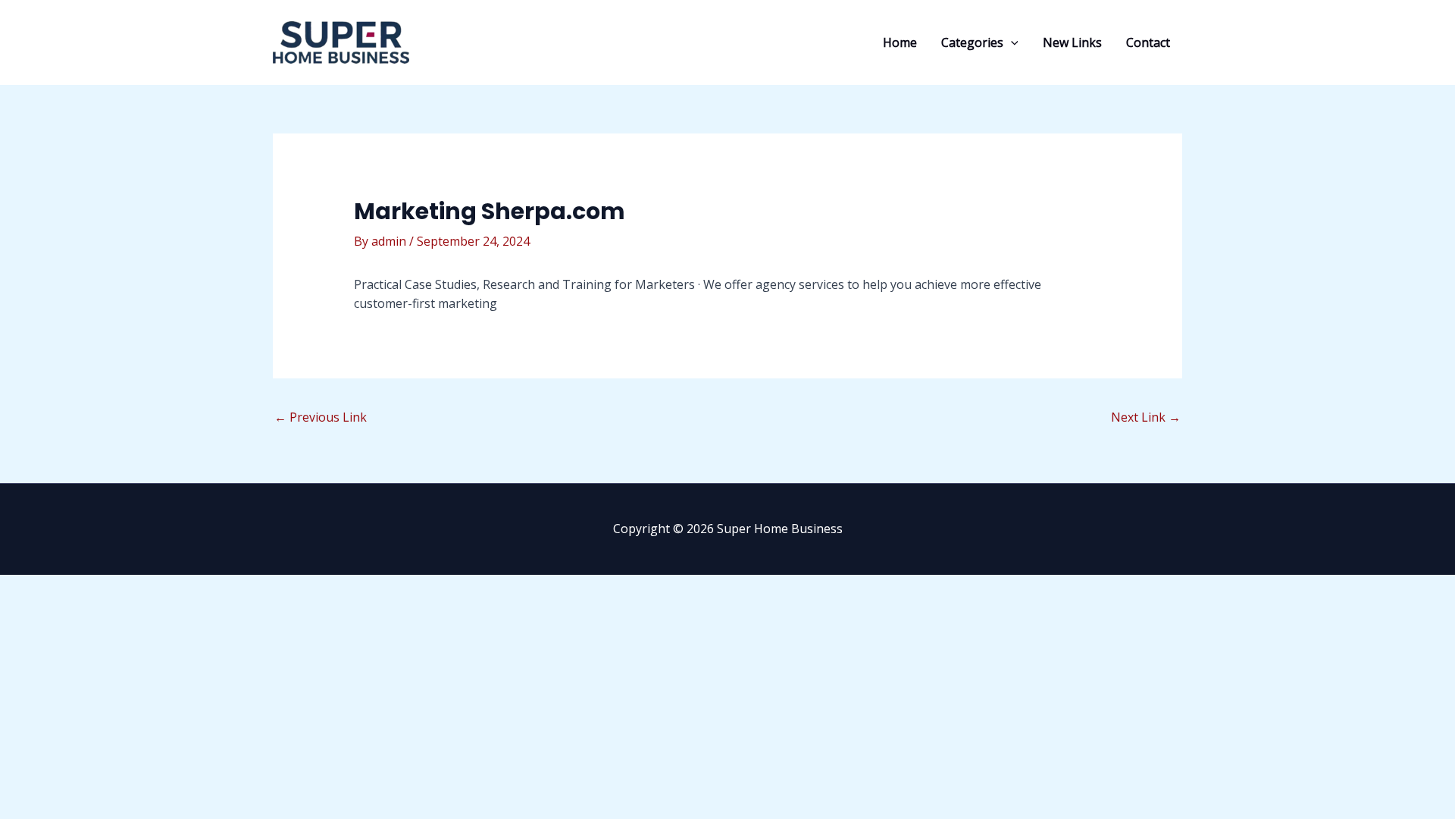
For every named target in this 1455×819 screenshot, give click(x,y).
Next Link (1146, 417)
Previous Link (320, 417)
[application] (1010, 42)
